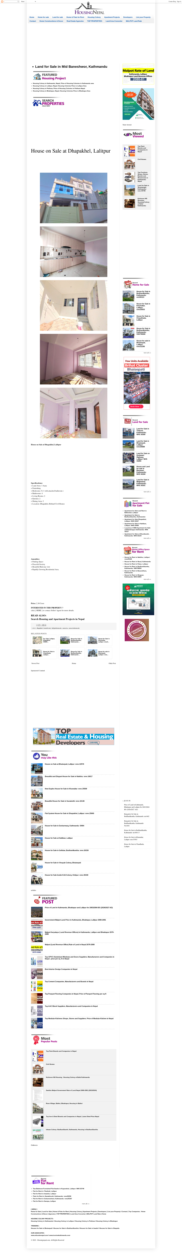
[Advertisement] (91, 43)
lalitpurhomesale (57, 628)
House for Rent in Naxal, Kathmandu (137, 561)
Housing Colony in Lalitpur (64, 1221)
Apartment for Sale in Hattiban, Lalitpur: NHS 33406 (135, 524)
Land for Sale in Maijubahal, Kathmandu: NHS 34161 (142, 482)
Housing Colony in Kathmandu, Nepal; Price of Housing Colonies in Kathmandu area (63, 83)
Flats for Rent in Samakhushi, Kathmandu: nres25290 (52, 1196)
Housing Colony (94, 17)
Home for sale (43, 17)
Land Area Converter (114, 21)
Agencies (52, 1214)
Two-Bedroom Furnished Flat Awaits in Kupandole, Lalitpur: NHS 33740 (58, 1188)
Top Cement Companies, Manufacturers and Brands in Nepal (69, 981)
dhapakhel (40, 628)
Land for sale (57, 17)
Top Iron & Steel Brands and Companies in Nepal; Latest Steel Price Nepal (72, 1116)
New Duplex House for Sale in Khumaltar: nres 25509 (66, 789)
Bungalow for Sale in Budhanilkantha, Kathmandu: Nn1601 (134, 823)
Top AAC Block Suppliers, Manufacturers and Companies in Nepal (71, 1006)
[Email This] (37, 625)
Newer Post (35, 663)
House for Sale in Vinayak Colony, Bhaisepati (63, 863)
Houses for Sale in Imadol (89, 1228)
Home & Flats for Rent (75, 17)
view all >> (147, 353)
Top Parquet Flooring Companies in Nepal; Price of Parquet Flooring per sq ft (75, 994)
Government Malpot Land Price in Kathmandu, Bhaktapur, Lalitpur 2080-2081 (75, 920)
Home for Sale (36, 1211)
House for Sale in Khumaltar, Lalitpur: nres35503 (133, 838)
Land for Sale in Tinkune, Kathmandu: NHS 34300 (142, 431)
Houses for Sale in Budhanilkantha (66, 1228)
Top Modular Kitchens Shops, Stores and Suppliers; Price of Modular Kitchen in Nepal (79, 1018)
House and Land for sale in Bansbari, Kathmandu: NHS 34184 (143, 470)
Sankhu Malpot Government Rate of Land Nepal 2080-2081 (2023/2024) (71, 1090)
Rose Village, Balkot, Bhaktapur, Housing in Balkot (64, 1103)
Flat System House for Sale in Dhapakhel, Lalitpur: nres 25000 (69, 813)
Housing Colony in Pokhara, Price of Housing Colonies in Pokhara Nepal (59, 88)
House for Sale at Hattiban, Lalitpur (59, 838)
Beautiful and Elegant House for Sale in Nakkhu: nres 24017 (68, 776)
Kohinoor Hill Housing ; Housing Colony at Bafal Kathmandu (68, 1077)
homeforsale (47, 628)
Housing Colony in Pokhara (85, 1221)
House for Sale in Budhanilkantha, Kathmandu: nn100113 (143, 294)
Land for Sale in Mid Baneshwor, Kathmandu (71, 66)
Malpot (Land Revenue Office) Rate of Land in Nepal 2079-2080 (70, 944)
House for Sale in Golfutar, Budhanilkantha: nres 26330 (67, 850)
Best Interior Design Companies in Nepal (61, 969)
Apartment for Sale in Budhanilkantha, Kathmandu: (135, 516)
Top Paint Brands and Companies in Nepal (61, 1051)
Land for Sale (47, 1211)
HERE (38, 610)
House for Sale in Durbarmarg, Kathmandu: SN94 (64, 826)
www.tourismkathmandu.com (59, 1235)
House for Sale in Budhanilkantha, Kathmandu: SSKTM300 (143, 331)
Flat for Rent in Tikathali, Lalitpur (45, 1191)
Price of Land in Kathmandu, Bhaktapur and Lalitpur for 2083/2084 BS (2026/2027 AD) (79, 907)
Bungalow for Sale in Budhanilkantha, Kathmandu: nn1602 (136, 815)
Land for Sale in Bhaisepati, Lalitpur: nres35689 (142, 444)
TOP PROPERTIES (94, 21)
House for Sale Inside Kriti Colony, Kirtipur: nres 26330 (66, 875)
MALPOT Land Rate (134, 21)
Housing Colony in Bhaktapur (107, 1221)
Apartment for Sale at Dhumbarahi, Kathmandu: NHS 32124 (136, 535)
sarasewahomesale (74, 628)
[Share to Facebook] (43, 625)
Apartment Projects (112, 17)
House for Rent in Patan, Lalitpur (136, 564)
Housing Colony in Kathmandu (42, 1221)
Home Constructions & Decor (51, 21)
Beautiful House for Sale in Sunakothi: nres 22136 (64, 801)
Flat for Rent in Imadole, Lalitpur (44, 1194)
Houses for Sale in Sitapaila (109, 1228)
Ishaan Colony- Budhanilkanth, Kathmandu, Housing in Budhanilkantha (72, 1129)
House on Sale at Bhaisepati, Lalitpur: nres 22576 (64, 764)
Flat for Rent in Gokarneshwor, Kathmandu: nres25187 (52, 1198)
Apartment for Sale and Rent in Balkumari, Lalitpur (135, 511)
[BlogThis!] (39, 625)
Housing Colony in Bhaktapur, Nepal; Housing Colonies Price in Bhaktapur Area (61, 91)
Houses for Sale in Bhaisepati (41, 1228)
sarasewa (65, 628)
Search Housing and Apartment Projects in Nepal (57, 619)
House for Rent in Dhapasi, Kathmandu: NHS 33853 (134, 576)
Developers (127, 17)
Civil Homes (50, 1064)
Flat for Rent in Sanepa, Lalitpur (44, 1201)
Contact (33, 21)
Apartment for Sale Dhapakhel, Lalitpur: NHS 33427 (135, 520)
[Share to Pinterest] (45, 625)
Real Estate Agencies (75, 21)
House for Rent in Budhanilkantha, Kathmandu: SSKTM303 (136, 567)
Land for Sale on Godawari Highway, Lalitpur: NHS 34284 (143, 457)
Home (31, 17)
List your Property (143, 17)
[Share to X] (41, 625)
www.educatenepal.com (39, 1235)
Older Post (112, 663)
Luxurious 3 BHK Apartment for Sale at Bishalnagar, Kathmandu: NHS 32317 (137, 529)
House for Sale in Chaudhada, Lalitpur (143, 318)
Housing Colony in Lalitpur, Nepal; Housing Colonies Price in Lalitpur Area (59, 86)
